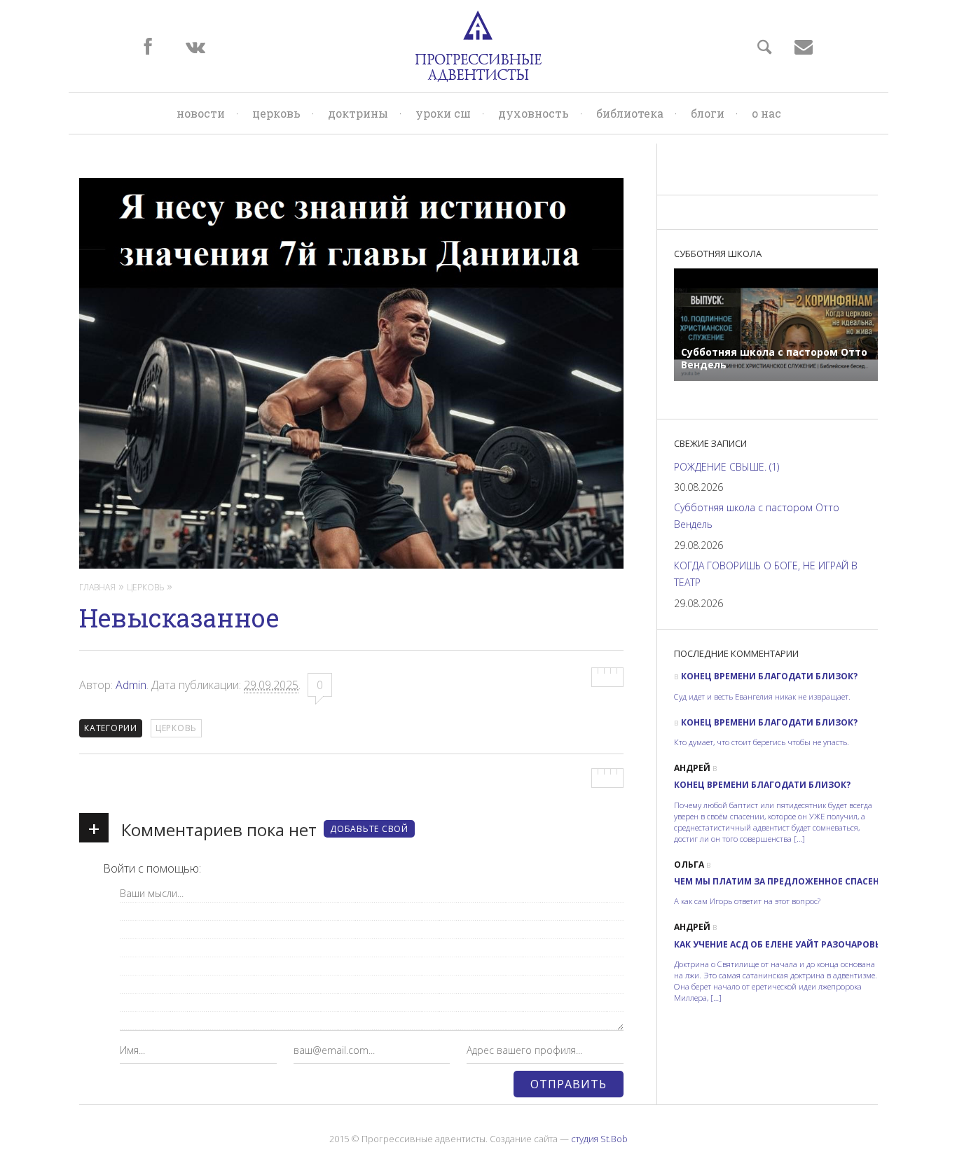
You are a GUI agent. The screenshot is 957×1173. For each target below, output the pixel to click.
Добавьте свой (369, 829)
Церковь (276, 113)
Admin (131, 685)
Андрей (692, 768)
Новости (201, 113)
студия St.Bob (599, 1138)
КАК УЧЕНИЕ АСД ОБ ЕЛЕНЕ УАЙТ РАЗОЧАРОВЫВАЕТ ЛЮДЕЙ (808, 944)
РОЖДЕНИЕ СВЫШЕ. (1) (726, 466)
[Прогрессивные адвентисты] (478, 46)
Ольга (689, 864)
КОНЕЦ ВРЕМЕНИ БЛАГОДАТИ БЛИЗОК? (769, 676)
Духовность (533, 113)
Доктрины (358, 113)
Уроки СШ (443, 113)
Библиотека (629, 113)
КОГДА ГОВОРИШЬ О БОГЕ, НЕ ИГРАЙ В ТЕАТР (766, 574)
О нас (766, 113)
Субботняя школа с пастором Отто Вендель (756, 516)
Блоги (707, 113)
